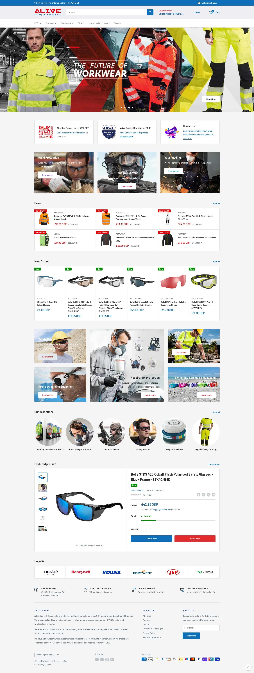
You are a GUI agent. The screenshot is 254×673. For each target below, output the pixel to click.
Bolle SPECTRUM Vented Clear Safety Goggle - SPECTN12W (202, 305)
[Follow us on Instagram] (107, 659)
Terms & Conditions (152, 637)
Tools (80, 23)
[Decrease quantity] (144, 528)
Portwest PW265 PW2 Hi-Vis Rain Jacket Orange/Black (72, 217)
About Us (147, 615)
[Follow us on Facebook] (97, 659)
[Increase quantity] (158, 528)
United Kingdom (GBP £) (45, 654)
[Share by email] (214, 494)
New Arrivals (94, 23)
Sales (106, 23)
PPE (36, 23)
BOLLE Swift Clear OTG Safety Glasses (47, 303)
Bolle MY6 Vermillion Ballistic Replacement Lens (173, 303)
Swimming (66, 23)
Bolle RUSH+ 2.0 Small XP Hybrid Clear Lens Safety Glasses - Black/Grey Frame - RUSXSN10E (111, 306)
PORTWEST (58, 212)
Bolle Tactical (136, 298)
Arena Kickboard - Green (65, 237)
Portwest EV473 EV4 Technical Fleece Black (197, 237)
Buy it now (195, 538)
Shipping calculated (161, 509)
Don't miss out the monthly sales (71, 132)
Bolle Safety (43, 298)
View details (214, 464)
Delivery (147, 624)
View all (216, 203)
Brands (117, 23)
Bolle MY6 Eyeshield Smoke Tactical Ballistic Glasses (141, 303)
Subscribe (191, 635)
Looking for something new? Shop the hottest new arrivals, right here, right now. (198, 134)
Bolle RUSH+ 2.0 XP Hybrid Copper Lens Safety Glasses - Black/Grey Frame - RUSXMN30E (80, 306)
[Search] (150, 12)
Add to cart (151, 538)
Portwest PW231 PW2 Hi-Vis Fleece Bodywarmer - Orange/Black (131, 217)
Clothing (50, 23)
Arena (57, 234)
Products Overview (110, 99)
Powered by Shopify (42, 664)
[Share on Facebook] (198, 494)
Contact (146, 620)
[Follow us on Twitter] (102, 659)
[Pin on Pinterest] (203, 494)
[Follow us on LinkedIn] (112, 659)
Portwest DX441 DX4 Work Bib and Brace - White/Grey (196, 217)
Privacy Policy (149, 633)
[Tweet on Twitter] (208, 494)
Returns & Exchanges (153, 628)
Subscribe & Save (209, 3)
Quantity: (135, 528)
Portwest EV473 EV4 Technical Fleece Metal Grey (135, 239)
